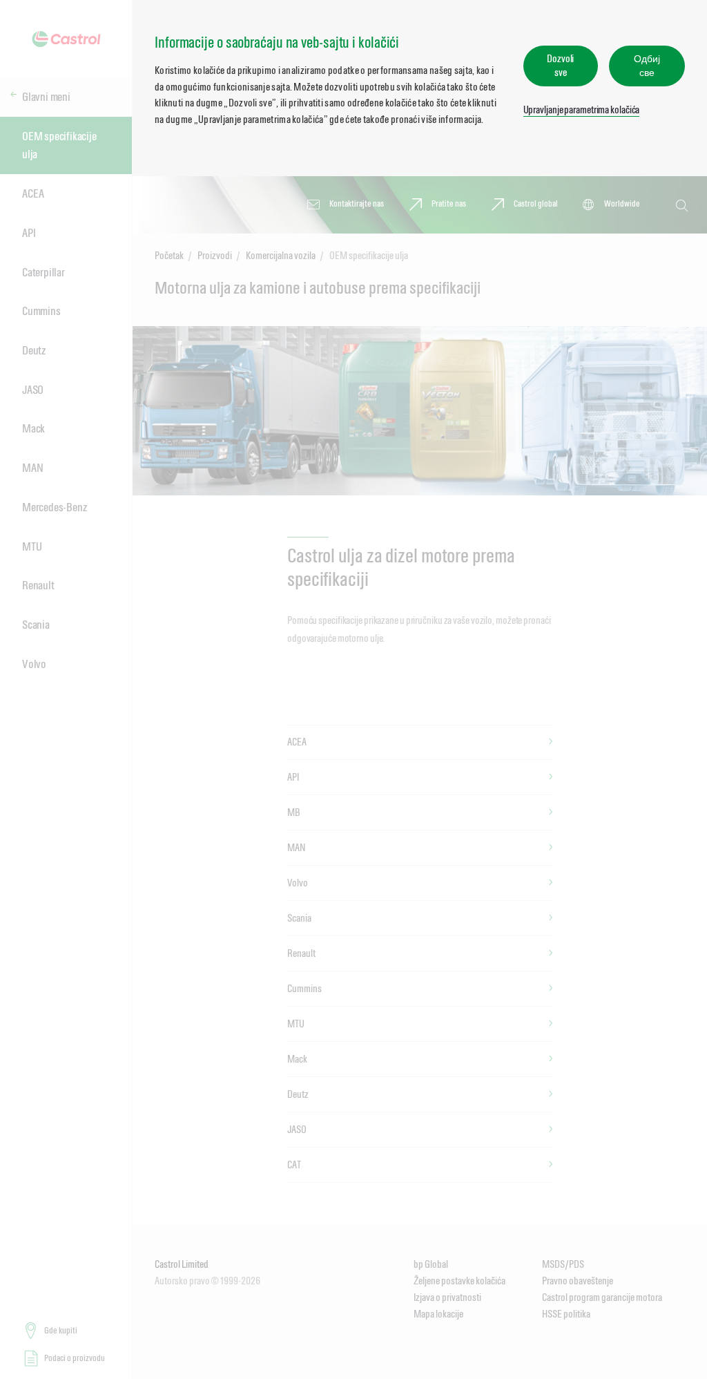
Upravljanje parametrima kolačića (581, 109)
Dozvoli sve (560, 65)
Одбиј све (647, 65)
